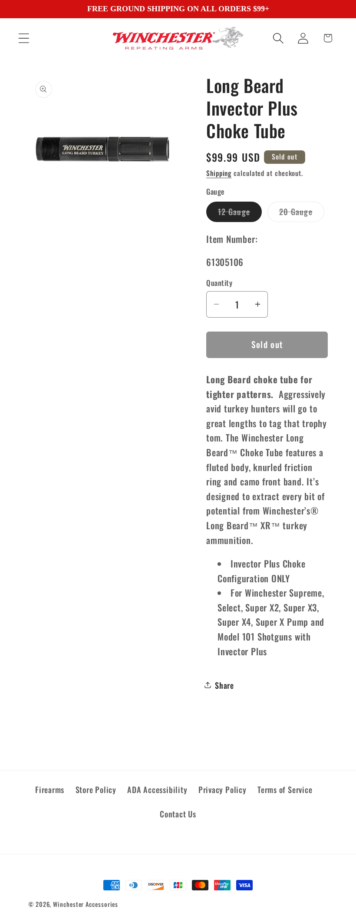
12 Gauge (240, 213)
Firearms (49, 789)
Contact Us (178, 814)
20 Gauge (301, 213)
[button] (23, 38)
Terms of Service (284, 789)
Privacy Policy (222, 789)
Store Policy (96, 789)
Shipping (218, 173)
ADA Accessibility (157, 789)
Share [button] (224, 685)
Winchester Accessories (85, 904)
